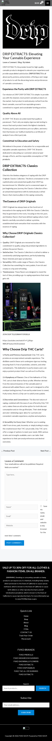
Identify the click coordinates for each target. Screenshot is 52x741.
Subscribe (26, 712)
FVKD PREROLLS (26, 655)
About (26, 623)
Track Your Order (26, 636)
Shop (26, 619)
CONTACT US (26, 632)
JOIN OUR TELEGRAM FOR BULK (16, 334)
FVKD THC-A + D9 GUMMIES (26, 671)
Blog (20, 62)
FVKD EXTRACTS (26, 665)
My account (26, 639)
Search (26, 684)
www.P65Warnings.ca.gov (27, 599)
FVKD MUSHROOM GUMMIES (26, 658)
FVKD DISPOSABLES (26, 668)
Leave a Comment (10, 62)
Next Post (46, 451)
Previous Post (8, 451)
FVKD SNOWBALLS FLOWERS (26, 661)
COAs (26, 629)
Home (26, 616)
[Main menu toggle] (47, 3)
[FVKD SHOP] (6, 3)
